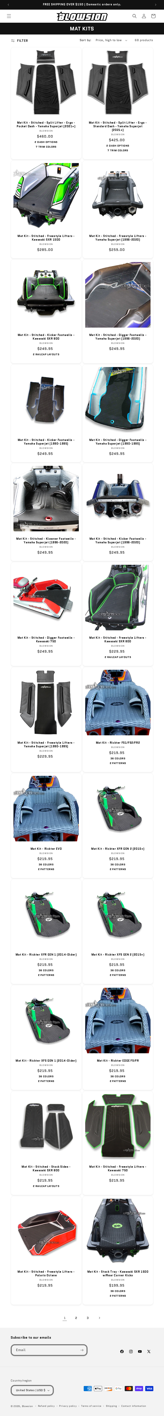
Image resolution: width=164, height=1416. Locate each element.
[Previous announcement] (8, 4)
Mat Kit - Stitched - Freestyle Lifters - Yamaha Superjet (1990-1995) (46, 744)
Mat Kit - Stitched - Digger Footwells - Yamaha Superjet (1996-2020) (117, 337)
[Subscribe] (81, 1350)
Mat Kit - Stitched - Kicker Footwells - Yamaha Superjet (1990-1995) (46, 442)
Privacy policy (68, 1406)
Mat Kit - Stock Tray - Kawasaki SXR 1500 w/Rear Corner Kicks (118, 1273)
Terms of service (91, 1406)
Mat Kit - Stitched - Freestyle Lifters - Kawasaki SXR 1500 (46, 238)
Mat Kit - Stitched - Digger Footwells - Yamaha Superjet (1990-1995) (117, 442)
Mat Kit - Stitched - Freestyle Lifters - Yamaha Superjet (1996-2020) (117, 238)
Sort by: (85, 40)
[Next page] (99, 1318)
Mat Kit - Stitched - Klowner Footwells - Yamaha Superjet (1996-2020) (46, 540)
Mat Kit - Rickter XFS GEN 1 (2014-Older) (46, 1061)
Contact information (133, 1406)
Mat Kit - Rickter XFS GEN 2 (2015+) (118, 955)
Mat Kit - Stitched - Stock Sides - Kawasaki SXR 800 (46, 1168)
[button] (9, 16)
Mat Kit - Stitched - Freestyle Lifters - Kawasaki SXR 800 (117, 639)
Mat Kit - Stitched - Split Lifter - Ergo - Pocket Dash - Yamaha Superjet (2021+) (46, 124)
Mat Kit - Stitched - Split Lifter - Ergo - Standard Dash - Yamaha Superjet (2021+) (118, 126)
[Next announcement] (155, 4)
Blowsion (27, 1406)
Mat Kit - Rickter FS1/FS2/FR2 (118, 743)
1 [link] (65, 1318)
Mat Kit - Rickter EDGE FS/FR (118, 1061)
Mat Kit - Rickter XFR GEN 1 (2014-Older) (46, 955)
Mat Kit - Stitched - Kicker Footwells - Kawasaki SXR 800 (46, 337)
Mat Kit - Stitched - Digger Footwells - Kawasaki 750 (46, 639)
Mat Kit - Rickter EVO (46, 849)
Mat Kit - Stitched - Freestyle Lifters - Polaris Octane (46, 1273)
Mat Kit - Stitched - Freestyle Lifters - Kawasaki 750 (117, 1168)
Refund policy (46, 1406)
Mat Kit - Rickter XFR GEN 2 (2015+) (118, 849)
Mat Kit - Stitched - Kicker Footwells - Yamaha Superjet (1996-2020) (117, 540)
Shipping (111, 1406)
